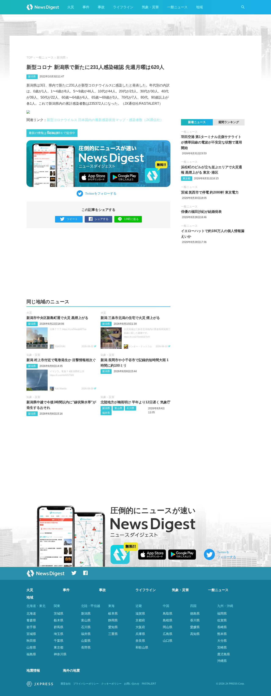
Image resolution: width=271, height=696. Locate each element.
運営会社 (66, 683)
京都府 (140, 620)
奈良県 (140, 640)
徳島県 (195, 613)
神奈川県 (60, 654)
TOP (29, 57)
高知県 (195, 634)
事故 (101, 7)
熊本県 (222, 634)
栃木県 (58, 620)
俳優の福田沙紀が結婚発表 (201, 211)
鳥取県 (167, 613)
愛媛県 (195, 627)
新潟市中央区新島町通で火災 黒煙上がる (57, 318)
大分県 (222, 640)
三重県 (113, 634)
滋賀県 (140, 613)
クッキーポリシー (111, 683)
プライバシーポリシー (86, 683)
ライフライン (123, 7)
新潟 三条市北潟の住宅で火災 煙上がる (130, 318)
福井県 (106, 412)
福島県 (31, 654)
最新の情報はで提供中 (52, 133)
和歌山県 (142, 647)
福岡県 (222, 613)
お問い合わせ (131, 683)
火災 (70, 7)
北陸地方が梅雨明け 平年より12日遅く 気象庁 (135, 402)
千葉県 (58, 640)
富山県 (118, 408)
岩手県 (31, 627)
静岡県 (113, 620)
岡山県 (167, 627)
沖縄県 (222, 661)
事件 (86, 7)
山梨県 (86, 640)
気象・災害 (150, 7)
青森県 (31, 620)
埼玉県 (58, 634)
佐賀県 (222, 620)
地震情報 (33, 670)
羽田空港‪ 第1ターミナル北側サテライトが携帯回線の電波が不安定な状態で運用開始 (211, 142)
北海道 (31, 613)
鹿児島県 (223, 654)
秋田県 (31, 640)
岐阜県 (113, 613)
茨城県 (58, 613)
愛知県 (113, 627)
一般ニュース (177, 7)
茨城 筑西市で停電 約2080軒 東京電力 (210, 192)
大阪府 (140, 627)
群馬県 (58, 627)
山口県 (167, 640)
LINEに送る (131, 219)
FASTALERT (149, 683)
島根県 (167, 620)
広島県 (167, 634)
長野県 (86, 647)
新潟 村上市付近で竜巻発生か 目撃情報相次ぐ (61, 360)
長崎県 (222, 627)
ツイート (72, 219)
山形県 (31, 647)
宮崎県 (222, 647)
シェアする (101, 219)
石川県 (130, 408)
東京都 (186, 178)
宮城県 (31, 634)
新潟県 (61, 57)
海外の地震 (71, 670)
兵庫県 (140, 634)
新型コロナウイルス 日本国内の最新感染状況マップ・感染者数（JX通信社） (105, 120)
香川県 (195, 620)
